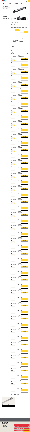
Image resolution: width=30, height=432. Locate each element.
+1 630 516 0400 (4, 425)
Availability (18, 63)
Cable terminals (4, 20)
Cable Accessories (5, 16)
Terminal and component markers (5, 9)
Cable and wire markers (5, 6)
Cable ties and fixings (5, 18)
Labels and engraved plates (5, 11)
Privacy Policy (3, 427)
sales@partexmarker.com (5, 426)
